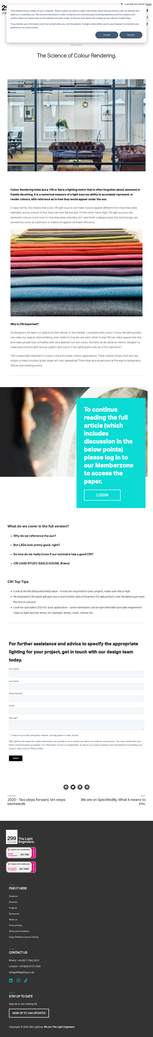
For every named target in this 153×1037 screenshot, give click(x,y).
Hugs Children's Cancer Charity (23, 937)
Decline (130, 34)
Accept (106, 34)
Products (13, 896)
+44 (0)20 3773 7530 (29, 966)
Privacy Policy (15, 925)
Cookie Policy (124, 18)
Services (13, 902)
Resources (14, 913)
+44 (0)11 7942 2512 (28, 960)
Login (102, 495)
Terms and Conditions (19, 931)
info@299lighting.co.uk (21, 972)
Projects (13, 908)
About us (13, 919)
